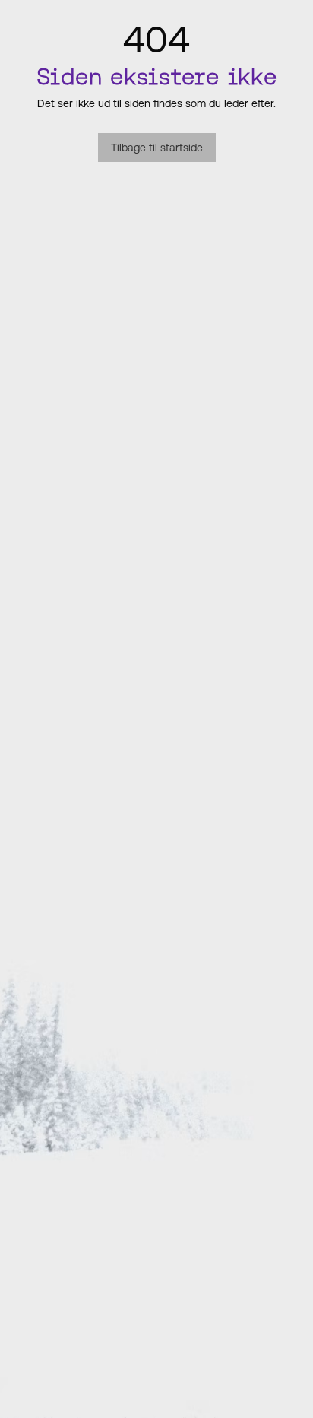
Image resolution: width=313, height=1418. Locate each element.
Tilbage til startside (157, 147)
